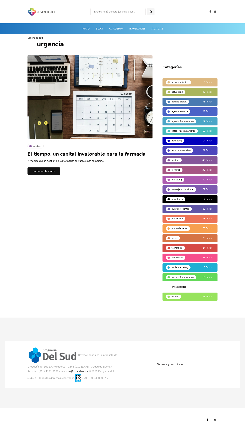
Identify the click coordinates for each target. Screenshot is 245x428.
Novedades (137, 28)
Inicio (86, 28)
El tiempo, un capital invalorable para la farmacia (87, 154)
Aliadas (157, 28)
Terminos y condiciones (170, 364)
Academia (116, 28)
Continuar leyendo (44, 171)
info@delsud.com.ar (77, 371)
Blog (99, 28)
